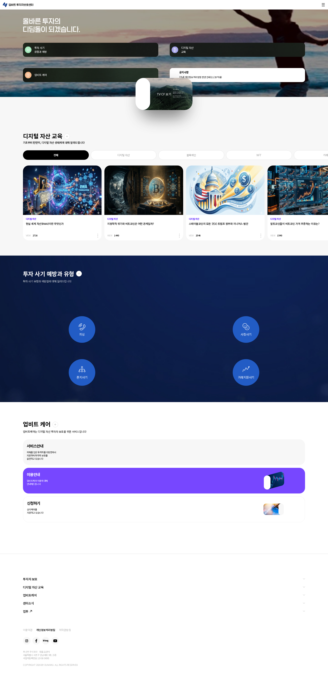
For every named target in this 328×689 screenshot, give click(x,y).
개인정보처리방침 (45, 630)
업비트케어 (30, 595)
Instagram (27, 641)
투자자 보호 (30, 579)
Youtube (55, 641)
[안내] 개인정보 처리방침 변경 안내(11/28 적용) (200, 77)
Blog (46, 641)
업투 (25, 611)
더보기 (67, 136)
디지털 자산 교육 (187, 50)
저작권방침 (65, 630)
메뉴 (323, 5)
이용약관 (27, 630)
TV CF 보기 (164, 94)
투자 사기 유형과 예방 (40, 50)
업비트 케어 (40, 75)
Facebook (36, 641)
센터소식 (28, 603)
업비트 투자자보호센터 (18, 4)
